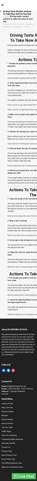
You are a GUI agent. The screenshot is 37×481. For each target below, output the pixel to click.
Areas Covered (7, 423)
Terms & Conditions (9, 435)
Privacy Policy (7, 451)
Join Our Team (7, 427)
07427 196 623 (27, 389)
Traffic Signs (6, 431)
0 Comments (17, 27)
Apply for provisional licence (12, 467)
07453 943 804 (14, 389)
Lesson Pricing (7, 404)
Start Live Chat (7, 408)
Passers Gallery (8, 411)
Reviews (5, 415)
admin (7, 27)
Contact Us (6, 447)
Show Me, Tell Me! (8, 443)
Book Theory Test (8, 459)
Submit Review (7, 419)
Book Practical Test (9, 455)
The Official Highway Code (12, 463)
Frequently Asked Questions (12, 439)
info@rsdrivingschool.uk (16, 386)
